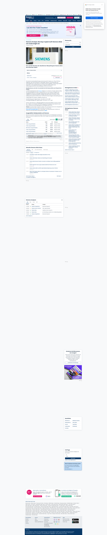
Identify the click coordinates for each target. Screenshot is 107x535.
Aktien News (33, 503)
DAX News (46, 503)
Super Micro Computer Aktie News (53, 513)
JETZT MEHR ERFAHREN (66, 496)
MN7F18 (61, 133)
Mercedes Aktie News (55, 509)
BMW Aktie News (35, 513)
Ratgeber (79, 20)
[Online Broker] (30, 18)
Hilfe (36, 519)
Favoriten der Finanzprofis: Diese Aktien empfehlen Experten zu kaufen (72, 96)
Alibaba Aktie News (65, 512)
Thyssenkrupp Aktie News (45, 509)
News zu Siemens (41, 23)
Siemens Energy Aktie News (53, 505)
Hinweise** (45, 133)
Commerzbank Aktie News (64, 506)
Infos (46, 110)
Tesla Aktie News (72, 504)
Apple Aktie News (55, 506)
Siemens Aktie (35, 23)
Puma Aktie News (68, 511)
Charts (28, 77)
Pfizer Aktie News (70, 510)
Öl (73, 14)
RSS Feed (58, 176)
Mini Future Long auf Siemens (31, 127)
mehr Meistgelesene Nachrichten (71, 104)
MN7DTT (33, 133)
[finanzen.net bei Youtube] (59, 520)
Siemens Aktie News (52, 511)
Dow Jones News (63, 503)
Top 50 (66, 424)
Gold (78, 14)
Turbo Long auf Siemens (30, 123)
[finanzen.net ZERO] (44, 35)
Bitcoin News (48, 504)
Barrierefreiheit (47, 526)
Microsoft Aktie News (29, 506)
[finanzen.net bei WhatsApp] (55, 524)
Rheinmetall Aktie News (63, 504)
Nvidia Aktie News (54, 504)
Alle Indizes (75, 422)
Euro (67, 14)
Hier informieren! (68, 469)
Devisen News (76, 503)
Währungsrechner (66, 520)
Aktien (27, 20)
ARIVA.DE (52, 533)
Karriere (27, 520)
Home (27, 23)
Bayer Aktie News (36, 505)
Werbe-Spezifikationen (39, 521)
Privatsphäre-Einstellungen (46, 525)
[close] (102, 5)
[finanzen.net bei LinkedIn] (57, 522)
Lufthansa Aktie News (68, 507)
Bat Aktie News (28, 513)
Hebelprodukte (53, 20)
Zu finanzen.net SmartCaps (73, 362)
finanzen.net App (66, 519)
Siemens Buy (34, 210)
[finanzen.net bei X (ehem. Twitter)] (54, 522)
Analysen (34, 77)
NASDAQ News (70, 503)
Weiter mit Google (94, 17)
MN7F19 (58, 133)
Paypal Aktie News (45, 507)
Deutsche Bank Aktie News (46, 506)
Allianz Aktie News (69, 505)
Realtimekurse (68, 422)
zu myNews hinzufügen (30, 177)
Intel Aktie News (29, 511)
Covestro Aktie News (44, 511)
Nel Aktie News (28, 512)
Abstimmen (73, 458)
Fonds (39, 20)
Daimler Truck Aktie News (37, 512)
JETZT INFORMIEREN (37, 496)
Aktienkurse (67, 420)
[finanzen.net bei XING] (59, 522)
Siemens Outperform (36, 206)
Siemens (40, 90)
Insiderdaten (67, 426)
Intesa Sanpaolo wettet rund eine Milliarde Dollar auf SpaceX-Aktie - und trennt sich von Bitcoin (72, 102)
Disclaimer (46, 521)
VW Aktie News (34, 514)
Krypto (69, 20)
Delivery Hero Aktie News (56, 512)
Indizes (35, 20)
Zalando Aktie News (42, 513)
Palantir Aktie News (36, 511)
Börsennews (28, 503)
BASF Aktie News (29, 505)
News (31, 20)
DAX (26, 14)
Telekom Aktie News (73, 512)
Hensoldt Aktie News (29, 507)
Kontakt (27, 519)
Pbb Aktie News (64, 513)
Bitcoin (61, 14)
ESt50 (33, 14)
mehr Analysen (29, 215)
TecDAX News (56, 503)
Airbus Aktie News (76, 507)
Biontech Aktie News (36, 509)
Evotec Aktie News (43, 510)
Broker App (65, 521)
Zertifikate (47, 20)
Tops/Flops (75, 424)
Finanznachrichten (39, 503)
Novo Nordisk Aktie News (62, 510)
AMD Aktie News (29, 510)
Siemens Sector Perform (36, 208)
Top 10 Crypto (48, 14)
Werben (36, 520)
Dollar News (28, 504)
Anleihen (60, 20)
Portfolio (66, 428)
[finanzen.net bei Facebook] (57, 520)
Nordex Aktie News (63, 509)
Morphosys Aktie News (52, 510)
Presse (27, 521)
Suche (73, 46)
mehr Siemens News (30, 176)
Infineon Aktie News (38, 507)
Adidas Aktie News (76, 511)
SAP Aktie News (37, 506)
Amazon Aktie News (43, 505)
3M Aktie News (28, 514)
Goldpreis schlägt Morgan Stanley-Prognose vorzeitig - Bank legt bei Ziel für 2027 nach (72, 90)
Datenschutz (46, 520)
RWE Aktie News (53, 507)
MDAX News (51, 503)
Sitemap (27, 523)
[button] (61, 18)
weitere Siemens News (69, 149)
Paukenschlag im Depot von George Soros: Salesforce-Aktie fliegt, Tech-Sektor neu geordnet (72, 99)
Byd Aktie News (28, 509)
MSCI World (39, 14)
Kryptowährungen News (40, 504)
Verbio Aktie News (71, 513)
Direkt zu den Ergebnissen (70, 460)
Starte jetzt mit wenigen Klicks (32, 109)
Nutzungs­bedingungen (48, 523)
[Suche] (56, 18)
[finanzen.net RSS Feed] (58, 524)
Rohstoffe (65, 20)
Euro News (33, 504)
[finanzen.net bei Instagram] (54, 520)
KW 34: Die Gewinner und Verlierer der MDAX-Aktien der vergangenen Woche (72, 93)
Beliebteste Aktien (76, 420)
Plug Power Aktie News (74, 506)
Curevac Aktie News (61, 511)
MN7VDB (27, 133)
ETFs (43, 20)
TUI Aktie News (62, 505)
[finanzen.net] (30, 17)
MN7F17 (30, 133)
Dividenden (75, 426)
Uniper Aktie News (36, 510)
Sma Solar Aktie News (46, 512)
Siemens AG (29, 75)
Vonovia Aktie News (71, 509)
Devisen (74, 20)
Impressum (46, 519)
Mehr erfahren (33, 35)
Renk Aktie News (60, 507)
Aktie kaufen (58, 77)
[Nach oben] (79, 534)
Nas (55, 14)
